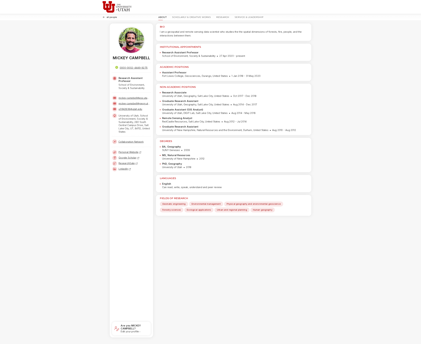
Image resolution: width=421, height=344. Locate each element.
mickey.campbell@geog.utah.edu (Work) (134, 103)
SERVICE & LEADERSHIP (249, 17)
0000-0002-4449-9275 (134, 67)
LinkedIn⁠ (123, 168)
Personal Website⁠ (128, 152)
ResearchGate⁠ (127, 163)
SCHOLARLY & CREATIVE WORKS (191, 17)
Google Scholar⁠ (127, 157)
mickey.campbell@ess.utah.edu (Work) (134, 98)
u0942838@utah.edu (130, 109)
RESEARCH (222, 17)
